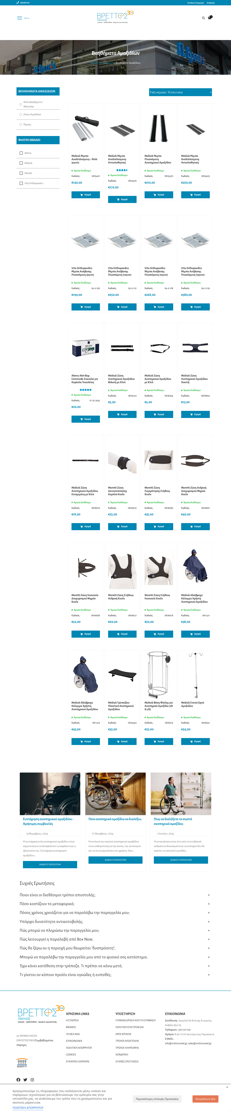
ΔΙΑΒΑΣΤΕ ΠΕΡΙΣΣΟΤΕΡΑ (50, 865)
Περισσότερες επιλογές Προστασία (157, 1099)
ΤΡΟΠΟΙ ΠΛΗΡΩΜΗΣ (127, 1047)
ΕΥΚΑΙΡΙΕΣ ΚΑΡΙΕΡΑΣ (77, 1061)
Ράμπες (27, 124)
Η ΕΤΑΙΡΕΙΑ (72, 1020)
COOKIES (71, 1054)
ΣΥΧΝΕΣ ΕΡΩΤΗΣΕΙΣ (127, 1061)
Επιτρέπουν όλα (205, 1099)
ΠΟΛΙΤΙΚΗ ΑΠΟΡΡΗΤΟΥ (79, 1047)
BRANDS (71, 1027)
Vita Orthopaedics (34, 183)
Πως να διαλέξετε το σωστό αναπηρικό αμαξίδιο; (173, 821)
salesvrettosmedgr (200, 1043)
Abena (28, 153)
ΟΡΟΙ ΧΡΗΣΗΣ (123, 1034)
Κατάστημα (107, 62)
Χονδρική (210, 3)
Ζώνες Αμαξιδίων (32, 114)
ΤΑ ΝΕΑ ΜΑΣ (73, 1034)
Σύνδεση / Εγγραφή (195, 3)
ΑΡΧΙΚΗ (95, 62)
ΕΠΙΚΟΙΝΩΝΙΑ (74, 1041)
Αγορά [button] (87, 194)
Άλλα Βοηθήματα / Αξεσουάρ (33, 104)
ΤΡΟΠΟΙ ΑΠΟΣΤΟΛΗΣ (127, 1041)
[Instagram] (32, 1080)
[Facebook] (18, 1080)
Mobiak (28, 163)
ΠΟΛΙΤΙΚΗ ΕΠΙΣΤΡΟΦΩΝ (129, 1027)
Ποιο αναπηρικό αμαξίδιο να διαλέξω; (115, 819)
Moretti (28, 173)
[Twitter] (25, 1080)
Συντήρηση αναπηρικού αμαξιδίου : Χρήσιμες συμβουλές (48, 821)
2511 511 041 (184, 1029)
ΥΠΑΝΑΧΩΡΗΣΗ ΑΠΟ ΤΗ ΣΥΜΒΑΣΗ (136, 1020)
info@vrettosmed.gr (176, 1043)
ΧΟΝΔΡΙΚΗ (122, 1054)
